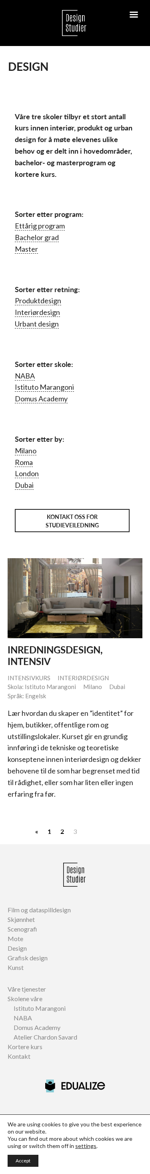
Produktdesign (38, 300)
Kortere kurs (25, 1046)
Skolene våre (25, 998)
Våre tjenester (27, 989)
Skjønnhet (21, 919)
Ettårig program (40, 225)
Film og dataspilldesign (39, 910)
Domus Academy (41, 398)
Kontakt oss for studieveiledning (72, 521)
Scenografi (22, 929)
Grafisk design (28, 958)
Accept (23, 1161)
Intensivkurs (29, 677)
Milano (25, 450)
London (27, 473)
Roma (24, 462)
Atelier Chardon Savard (45, 1037)
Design (17, 948)
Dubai (24, 485)
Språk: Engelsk (27, 695)
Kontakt (19, 1056)
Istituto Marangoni (44, 387)
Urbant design (37, 323)
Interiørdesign (37, 312)
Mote (15, 938)
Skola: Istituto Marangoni (42, 686)
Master (26, 248)
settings (85, 1145)
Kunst (16, 967)
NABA (25, 375)
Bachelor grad (37, 237)
